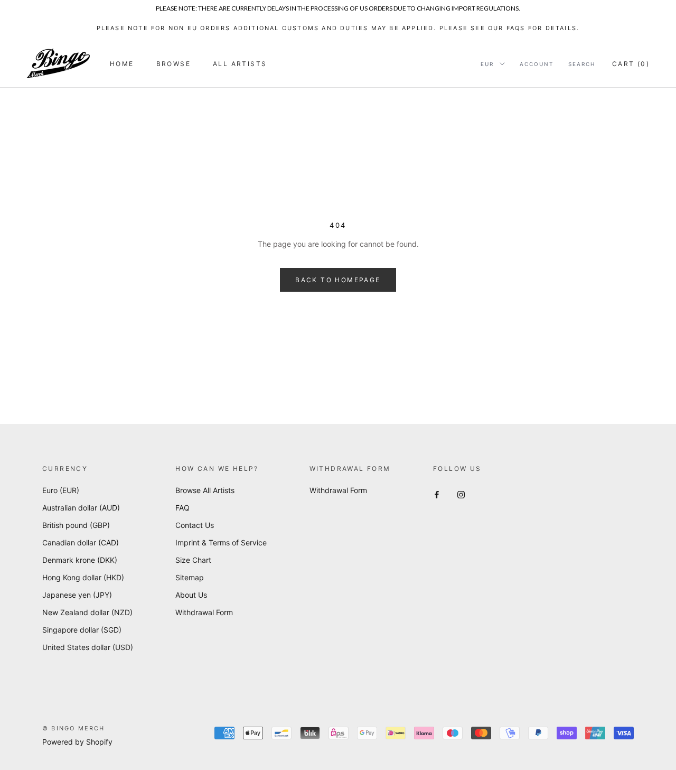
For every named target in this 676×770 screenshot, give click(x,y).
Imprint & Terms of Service (221, 542)
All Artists (240, 64)
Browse (173, 64)
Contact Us (194, 525)
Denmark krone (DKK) (79, 559)
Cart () (631, 64)
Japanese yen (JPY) (77, 594)
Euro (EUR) (60, 490)
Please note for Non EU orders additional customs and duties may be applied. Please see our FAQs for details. (338, 28)
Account (536, 64)
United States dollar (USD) (87, 647)
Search (581, 64)
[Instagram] (461, 494)
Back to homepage (337, 280)
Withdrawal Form (204, 612)
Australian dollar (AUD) (81, 507)
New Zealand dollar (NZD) (87, 612)
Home (122, 64)
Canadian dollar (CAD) (80, 542)
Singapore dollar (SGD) (81, 629)
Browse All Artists (204, 490)
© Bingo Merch (73, 728)
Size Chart (193, 559)
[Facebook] (436, 494)
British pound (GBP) (76, 525)
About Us (191, 594)
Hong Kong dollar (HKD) (83, 577)
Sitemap (189, 577)
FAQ (182, 507)
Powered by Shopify (77, 741)
